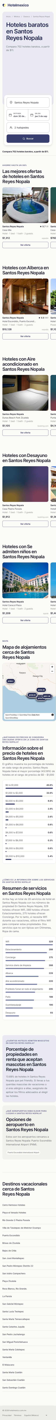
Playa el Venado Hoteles (14, 1212)
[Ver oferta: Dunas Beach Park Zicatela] (25, 393)
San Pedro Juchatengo (13, 1334)
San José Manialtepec (13, 1258)
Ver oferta (25, 245)
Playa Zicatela (9, 1281)
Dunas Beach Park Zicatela (15, 417)
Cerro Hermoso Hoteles (13, 1205)
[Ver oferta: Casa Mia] (25, 205)
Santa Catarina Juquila (13, 1326)
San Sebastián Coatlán (13, 1380)
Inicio (8, 16)
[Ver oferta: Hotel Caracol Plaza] (25, 580)
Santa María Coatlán (12, 1372)
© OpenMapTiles (24, 714)
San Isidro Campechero (13, 1273)
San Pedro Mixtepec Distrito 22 (17, 1266)
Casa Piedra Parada (12, 509)
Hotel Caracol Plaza (12, 605)
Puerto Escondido (11, 1235)
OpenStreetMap (11, 717)
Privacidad (6, 1415)
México (17, 16)
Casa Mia (6, 230)
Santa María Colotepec (13, 1349)
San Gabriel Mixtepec (12, 1304)
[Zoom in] (52, 667)
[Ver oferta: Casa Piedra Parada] (25, 484)
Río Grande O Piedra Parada (16, 1220)
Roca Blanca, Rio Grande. (14, 1288)
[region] (29, 692)
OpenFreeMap (11, 714)
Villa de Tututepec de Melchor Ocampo (21, 1227)
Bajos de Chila (9, 1250)
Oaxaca (26, 16)
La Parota (7, 1296)
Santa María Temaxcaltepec (16, 1319)
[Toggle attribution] (52, 715)
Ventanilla (7, 1357)
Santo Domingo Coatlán (13, 1387)
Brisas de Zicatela (11, 1243)
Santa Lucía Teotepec (13, 1311)
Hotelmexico (18, 5)
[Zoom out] (52, 671)
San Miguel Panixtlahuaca (15, 1342)
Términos (17, 1415)
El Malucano (8, 1364)
